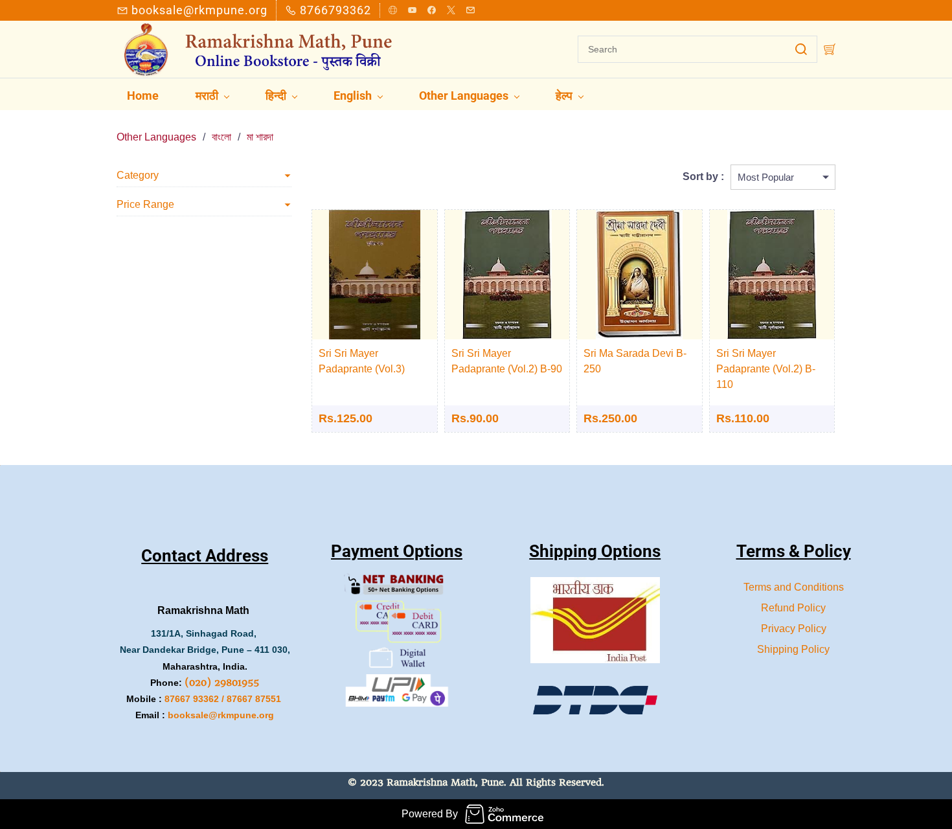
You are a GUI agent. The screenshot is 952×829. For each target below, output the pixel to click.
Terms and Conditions (793, 587)
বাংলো (221, 136)
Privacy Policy (793, 628)
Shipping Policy (793, 649)
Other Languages (156, 136)
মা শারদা (260, 136)
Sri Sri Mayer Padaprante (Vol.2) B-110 (765, 369)
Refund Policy (793, 607)
